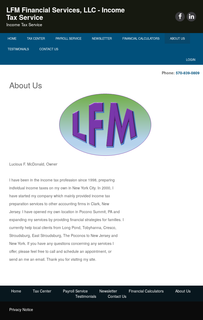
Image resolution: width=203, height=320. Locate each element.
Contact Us (48, 49)
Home (12, 38)
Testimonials (18, 49)
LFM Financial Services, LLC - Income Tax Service (65, 13)
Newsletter (102, 38)
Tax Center (36, 38)
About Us (177, 38)
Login (190, 59)
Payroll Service (68, 38)
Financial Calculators (140, 38)
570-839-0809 (188, 72)
